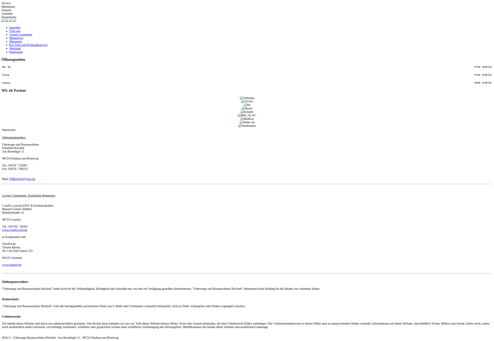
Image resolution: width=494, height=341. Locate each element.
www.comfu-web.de (14, 230)
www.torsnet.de (11, 264)
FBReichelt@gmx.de (22, 179)
